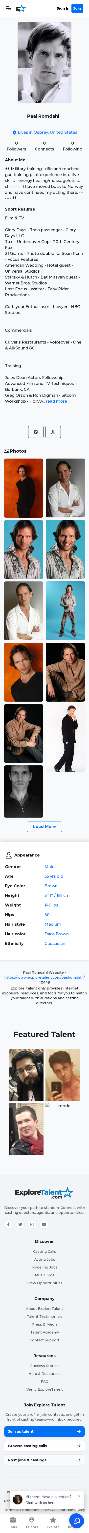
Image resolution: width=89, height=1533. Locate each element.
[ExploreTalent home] (44, 1193)
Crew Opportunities (45, 1283)
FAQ (44, 1381)
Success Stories (44, 1366)
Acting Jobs (44, 1259)
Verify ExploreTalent (44, 1389)
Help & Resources (44, 1373)
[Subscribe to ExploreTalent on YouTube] (44, 1224)
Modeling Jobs (44, 1267)
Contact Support (44, 1340)
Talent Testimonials (44, 1316)
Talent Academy (44, 1332)
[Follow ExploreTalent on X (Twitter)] (20, 1224)
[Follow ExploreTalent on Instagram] (32, 1224)
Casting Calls (44, 1251)
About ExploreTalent (44, 1308)
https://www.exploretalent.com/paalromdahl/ (44, 977)
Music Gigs (44, 1275)
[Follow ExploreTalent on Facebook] (8, 1224)
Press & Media (44, 1324)
